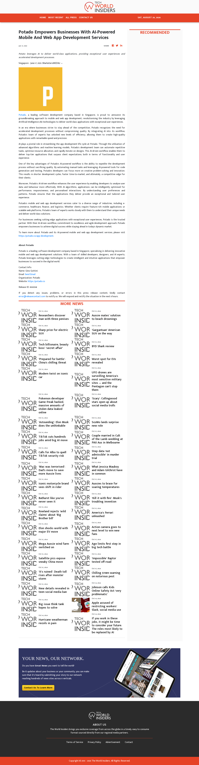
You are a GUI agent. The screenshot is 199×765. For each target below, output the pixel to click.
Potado (22, 115)
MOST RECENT (55, 17)
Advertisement (113, 742)
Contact (129, 742)
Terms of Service (74, 742)
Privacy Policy (94, 742)
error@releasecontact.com (32, 296)
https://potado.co (36, 281)
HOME (43, 17)
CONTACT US (86, 17)
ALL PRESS (71, 17)
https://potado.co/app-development (36, 236)
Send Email (30, 274)
